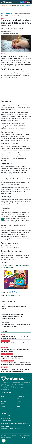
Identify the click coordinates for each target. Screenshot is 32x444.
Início (2, 13)
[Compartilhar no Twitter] (17, 292)
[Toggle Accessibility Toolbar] (3, 219)
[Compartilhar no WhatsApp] (10, 292)
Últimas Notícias (6, 5)
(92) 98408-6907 (7, 418)
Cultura (19, 398)
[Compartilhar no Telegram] (12, 292)
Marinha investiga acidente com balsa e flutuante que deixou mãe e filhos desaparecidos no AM (14, 316)
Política (22, 5)
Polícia (28, 5)
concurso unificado (10, 295)
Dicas (18, 295)
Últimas (3, 396)
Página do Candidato (11, 77)
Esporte (19, 403)
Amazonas (15, 5)
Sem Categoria (8, 13)
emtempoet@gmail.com (9, 415)
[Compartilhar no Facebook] (14, 292)
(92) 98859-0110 (7, 420)
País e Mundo (20, 396)
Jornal (18, 409)
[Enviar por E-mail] (19, 292)
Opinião (3, 398)
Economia (3, 409)
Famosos (19, 401)
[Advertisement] (16, 10)
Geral (18, 406)
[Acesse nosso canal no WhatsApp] (3, 440)
